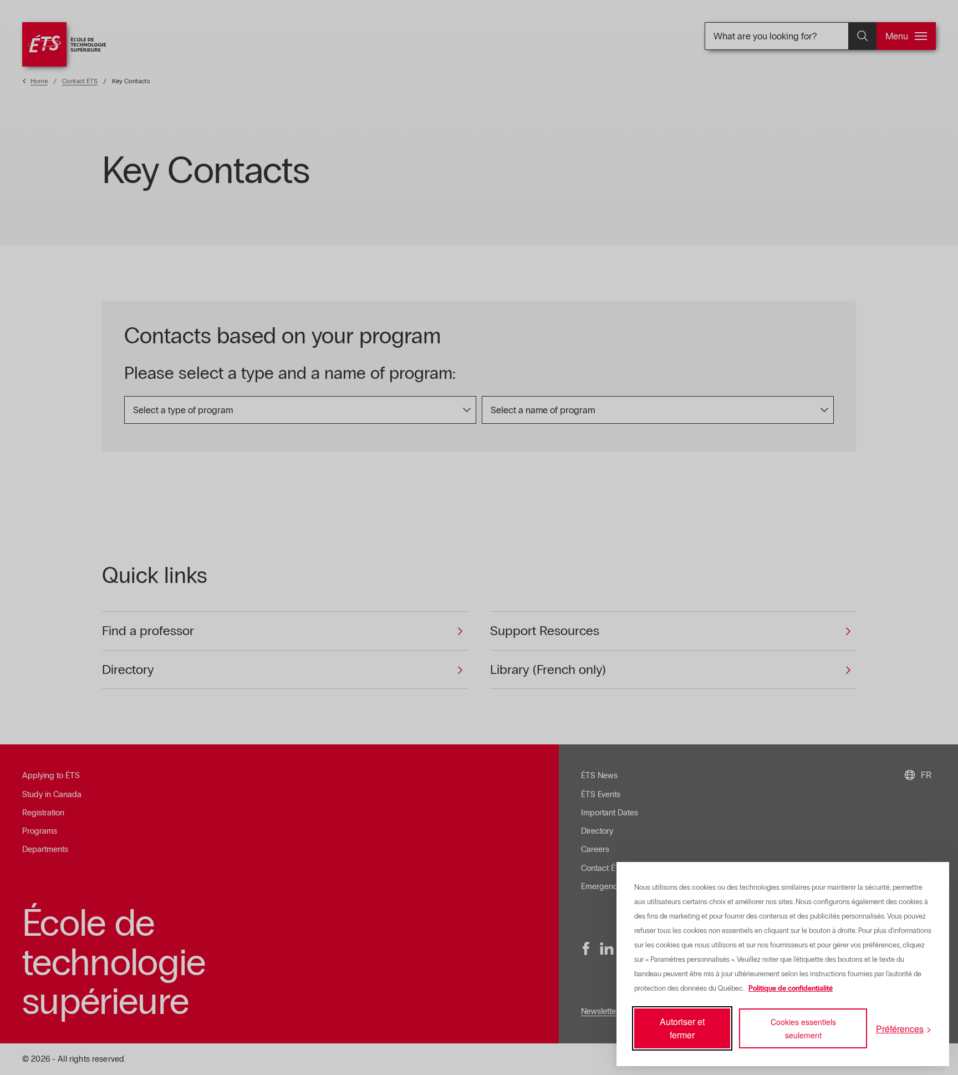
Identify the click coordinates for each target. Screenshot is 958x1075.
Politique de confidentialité (790, 988)
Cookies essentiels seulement (803, 1028)
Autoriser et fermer (682, 1028)
